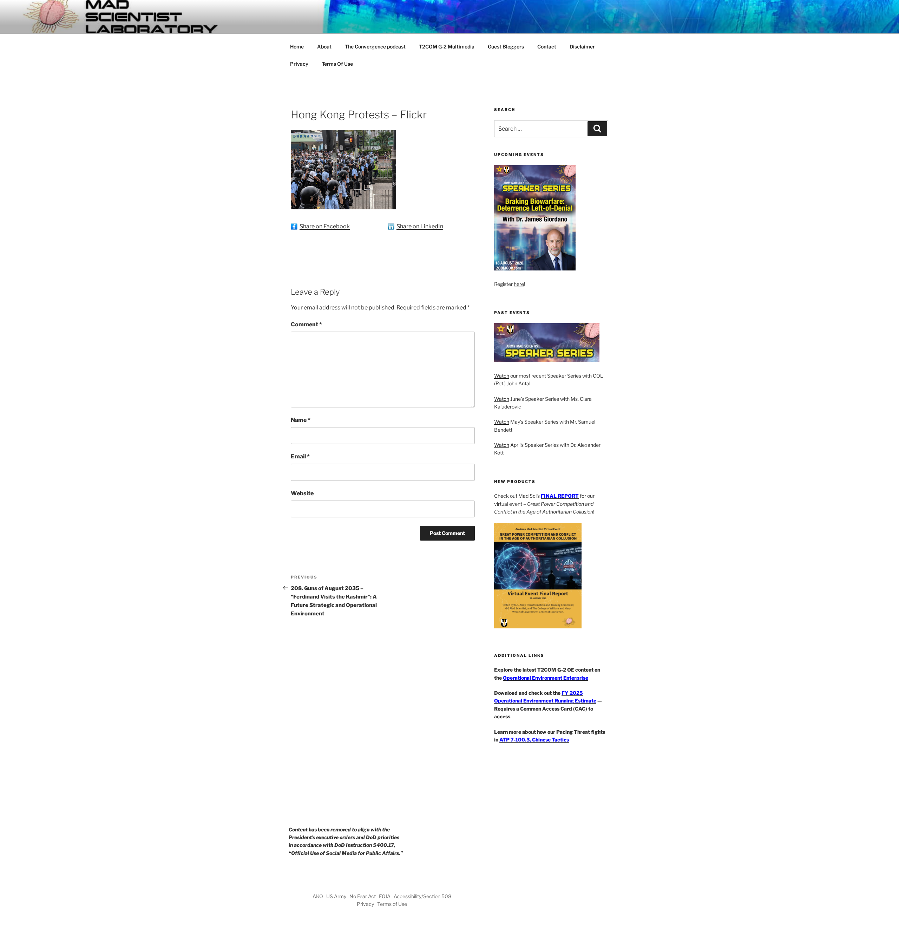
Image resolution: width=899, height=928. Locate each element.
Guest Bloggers (506, 47)
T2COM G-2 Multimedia (446, 47)
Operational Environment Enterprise (545, 678)
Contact (546, 47)
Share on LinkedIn (419, 226)
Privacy (299, 64)
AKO (318, 896)
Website (302, 493)
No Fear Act (362, 896)
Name (300, 420)
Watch (501, 376)
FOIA (385, 896)
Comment (306, 324)
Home (297, 47)
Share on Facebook (325, 226)
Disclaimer (582, 47)
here (519, 284)
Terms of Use (392, 904)
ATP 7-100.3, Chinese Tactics (534, 740)
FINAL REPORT (560, 496)
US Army (336, 896)
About (324, 47)
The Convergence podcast (375, 47)
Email (300, 456)
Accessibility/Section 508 (422, 896)
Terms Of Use (337, 64)
